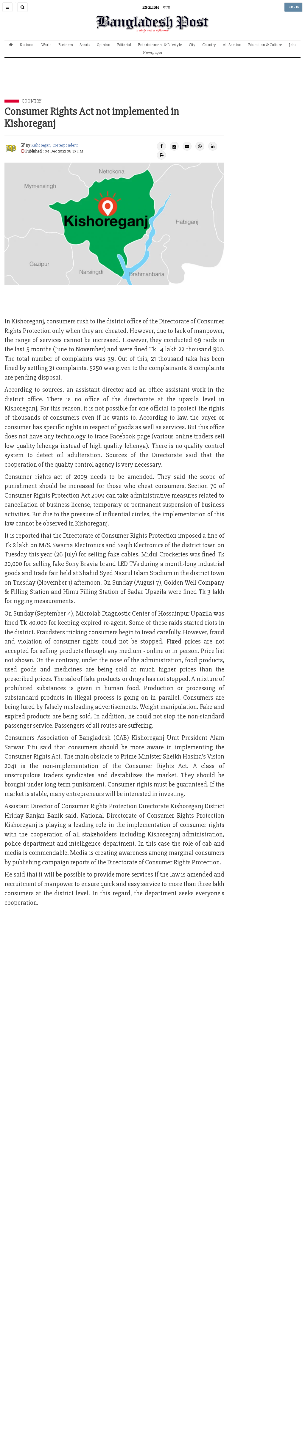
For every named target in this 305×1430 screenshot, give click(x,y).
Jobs (292, 44)
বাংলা (166, 7)
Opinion (103, 44)
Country (209, 44)
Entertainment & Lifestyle (160, 44)
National (27, 44)
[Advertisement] (152, 83)
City (192, 44)
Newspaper (152, 52)
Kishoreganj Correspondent (54, 145)
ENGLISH (150, 7)
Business (65, 44)
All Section (232, 44)
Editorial (124, 44)
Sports (85, 44)
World (46, 44)
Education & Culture (265, 44)
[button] (7, 7)
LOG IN (293, 7)
